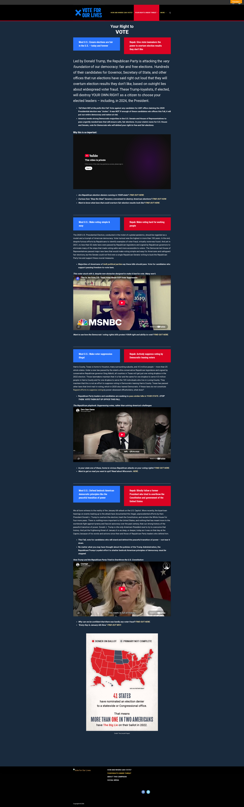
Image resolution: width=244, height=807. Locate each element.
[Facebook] (143, 792)
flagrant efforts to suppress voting (88, 390)
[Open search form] (170, 12)
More (162, 13)
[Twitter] (148, 792)
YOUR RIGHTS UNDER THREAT (146, 13)
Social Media (113, 780)
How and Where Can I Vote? (122, 13)
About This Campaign (117, 777)
